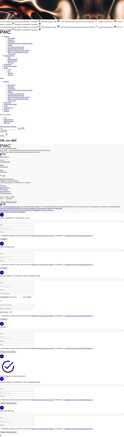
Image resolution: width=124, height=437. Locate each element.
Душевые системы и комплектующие (20, 43)
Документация (57, 208)
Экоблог (10, 75)
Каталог (6, 36)
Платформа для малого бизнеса (43, 210)
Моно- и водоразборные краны (18, 52)
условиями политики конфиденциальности (78, 235)
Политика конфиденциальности (11, 208)
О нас (10, 69)
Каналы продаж (9, 55)
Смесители (11, 41)
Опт (9, 57)
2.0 (9, 71)
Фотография (27, 297)
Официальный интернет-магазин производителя (16, 210)
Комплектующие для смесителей (18, 50)
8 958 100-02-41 (5, 191)
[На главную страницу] (5, 147)
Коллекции (7, 64)
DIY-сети (11, 62)
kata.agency (18, 212)
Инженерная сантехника (16, 48)
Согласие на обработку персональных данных (37, 208)
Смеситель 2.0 (8, 108)
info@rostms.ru (4, 188)
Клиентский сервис (10, 66)
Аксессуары (12, 54)
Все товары (11, 38)
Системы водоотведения (16, 47)
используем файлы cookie (11, 206)
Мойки (10, 45)
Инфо (6, 68)
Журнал (10, 73)
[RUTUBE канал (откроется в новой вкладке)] (1, 155)
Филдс (5, 212)
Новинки (11, 40)
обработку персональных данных (42, 235)
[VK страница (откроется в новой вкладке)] (4, 155)
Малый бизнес (12, 61)
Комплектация (12, 59)
